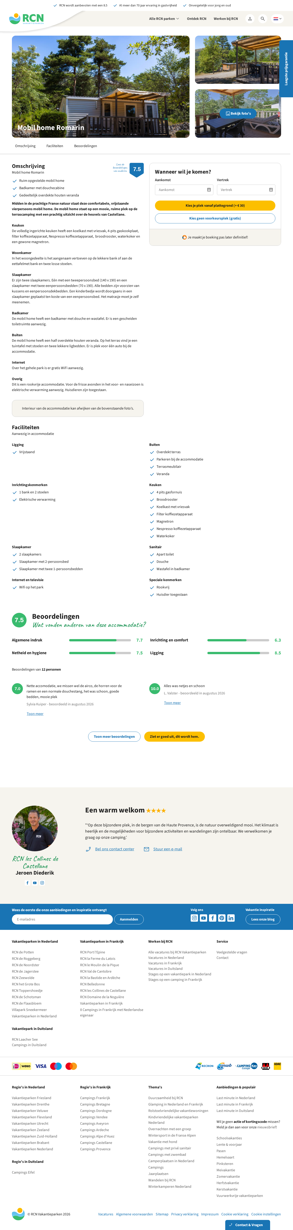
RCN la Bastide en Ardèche (100, 977)
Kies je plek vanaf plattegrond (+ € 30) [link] (215, 205)
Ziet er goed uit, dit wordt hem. (174, 736)
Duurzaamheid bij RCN (165, 1097)
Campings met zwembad (167, 1154)
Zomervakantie (228, 1176)
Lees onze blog (263, 919)
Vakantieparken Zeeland (30, 1129)
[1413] (194, 918)
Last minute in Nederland (236, 1097)
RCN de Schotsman (26, 997)
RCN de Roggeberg (26, 958)
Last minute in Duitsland (235, 1110)
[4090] (221, 918)
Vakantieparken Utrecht (30, 1123)
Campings (156, 1167)
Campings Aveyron (94, 1123)
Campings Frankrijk (95, 1097)
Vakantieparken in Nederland (34, 1016)
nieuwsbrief (266, 1127)
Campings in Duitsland (29, 1044)
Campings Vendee (94, 1117)
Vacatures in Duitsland (165, 968)
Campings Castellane (96, 1142)
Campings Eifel (23, 1172)
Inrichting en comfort (169, 640)
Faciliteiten (54, 145)
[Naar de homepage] (26, 18)
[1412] (203, 918)
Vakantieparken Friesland (31, 1097)
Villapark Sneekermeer (29, 1009)
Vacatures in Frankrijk (165, 963)
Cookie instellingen (266, 1214)
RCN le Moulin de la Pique (99, 965)
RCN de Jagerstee (25, 971)
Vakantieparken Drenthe (30, 1104)
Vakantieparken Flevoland (32, 1117)
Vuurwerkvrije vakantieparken (240, 1195)
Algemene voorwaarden (134, 1214)
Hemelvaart (225, 1157)
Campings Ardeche (94, 1129)
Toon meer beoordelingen (114, 736)
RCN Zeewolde (23, 977)
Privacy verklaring (184, 1214)
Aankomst (163, 180)
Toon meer (35, 713)
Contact (222, 957)
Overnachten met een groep (169, 1129)
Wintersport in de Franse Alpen (172, 1135)
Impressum (210, 1214)
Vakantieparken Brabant (30, 1142)
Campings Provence (95, 1149)
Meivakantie (226, 1170)
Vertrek (223, 180)
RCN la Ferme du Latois (97, 958)
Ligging (157, 653)
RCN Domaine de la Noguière (102, 997)
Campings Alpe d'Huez (97, 1136)
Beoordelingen (85, 145)
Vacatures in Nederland (166, 957)
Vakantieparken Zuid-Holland (34, 1136)
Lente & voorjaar (229, 1144)
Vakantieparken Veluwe (30, 1110)
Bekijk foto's (241, 113)
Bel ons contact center (114, 849)
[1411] (212, 918)
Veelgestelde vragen (232, 952)
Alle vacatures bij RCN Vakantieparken (177, 952)
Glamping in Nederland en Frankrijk (175, 1104)
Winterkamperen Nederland (169, 1186)
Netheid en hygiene (29, 653)
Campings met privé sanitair (169, 1148)
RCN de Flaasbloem (26, 1003)
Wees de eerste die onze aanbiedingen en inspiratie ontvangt (59, 910)
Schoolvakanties (229, 1138)
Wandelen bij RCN (162, 1180)
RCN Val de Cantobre (95, 971)
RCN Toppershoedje (27, 990)
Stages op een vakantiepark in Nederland (179, 974)
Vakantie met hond (162, 1141)
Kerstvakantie (227, 1189)
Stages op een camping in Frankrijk (175, 979)
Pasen (221, 1150)
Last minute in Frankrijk (235, 1104)
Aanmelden (129, 919)
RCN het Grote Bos (26, 984)
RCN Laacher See (25, 1039)
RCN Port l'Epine (92, 952)
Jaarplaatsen (158, 1173)
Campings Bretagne (95, 1104)
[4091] (231, 918)
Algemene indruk (27, 640)
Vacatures (105, 1214)
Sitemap (162, 1214)
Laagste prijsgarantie (286, 68)
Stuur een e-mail (167, 849)
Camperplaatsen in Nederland (171, 1161)
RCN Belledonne (92, 984)
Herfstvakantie (228, 1182)
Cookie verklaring (234, 1214)
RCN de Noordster (25, 965)
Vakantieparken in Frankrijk (101, 1003)
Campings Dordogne (96, 1110)
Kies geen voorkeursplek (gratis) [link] (215, 218)
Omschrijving (25, 145)
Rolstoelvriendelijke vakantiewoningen (178, 1110)
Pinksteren (225, 1163)
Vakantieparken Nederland (32, 1149)
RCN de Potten (23, 952)
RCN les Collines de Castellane (103, 990)
